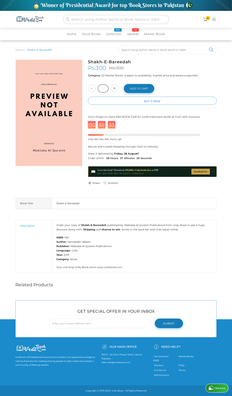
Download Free (200, 171)
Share (96, 183)
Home (19, 50)
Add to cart (139, 88)
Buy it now (152, 101)
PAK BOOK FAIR (127, 116)
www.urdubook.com (109, 267)
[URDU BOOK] (30, 19)
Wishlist (113, 183)
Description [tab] (27, 225)
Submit (169, 323)
